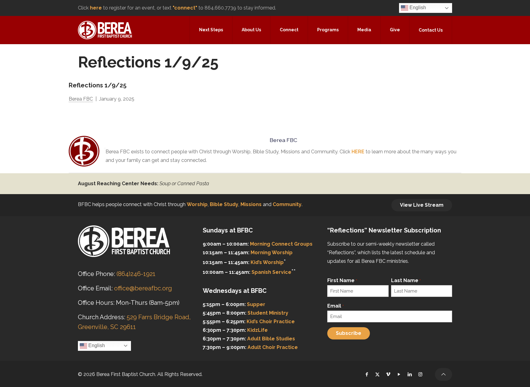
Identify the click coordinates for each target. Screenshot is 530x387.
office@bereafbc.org (143, 288)
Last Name (406, 280)
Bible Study (224, 204)
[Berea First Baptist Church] (105, 30)
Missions (251, 204)
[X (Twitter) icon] (377, 374)
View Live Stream (422, 205)
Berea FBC (81, 99)
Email (335, 306)
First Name (342, 280)
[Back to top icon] (443, 374)
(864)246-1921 (136, 274)
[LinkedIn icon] (409, 374)
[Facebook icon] (366, 374)
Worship (197, 204)
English (417, 7)
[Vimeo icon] (388, 374)
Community (287, 204)
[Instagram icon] (420, 374)
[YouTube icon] (399, 374)
